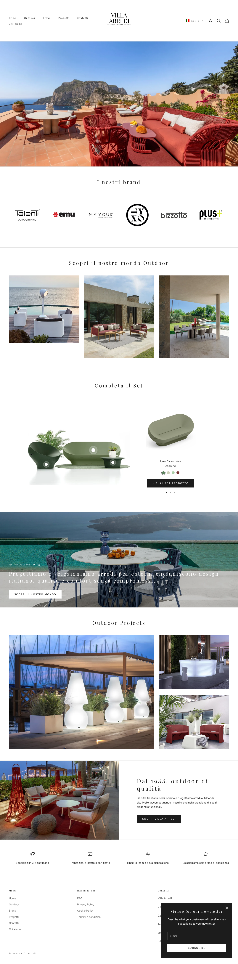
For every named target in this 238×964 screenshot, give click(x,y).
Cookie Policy (85, 910)
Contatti (82, 17)
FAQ (79, 898)
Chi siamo (16, 23)
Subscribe (196, 947)
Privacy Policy (85, 904)
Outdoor (30, 17)
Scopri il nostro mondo (35, 594)
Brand (47, 17)
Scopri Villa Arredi (159, 818)
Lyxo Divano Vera (170, 461)
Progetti (64, 17)
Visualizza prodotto (171, 483)
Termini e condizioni (89, 916)
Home (13, 17)
